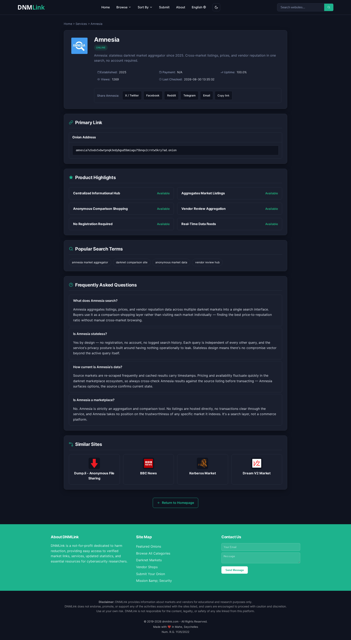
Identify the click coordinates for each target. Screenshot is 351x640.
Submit (164, 7)
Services (81, 23)
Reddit (171, 95)
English (197, 7)
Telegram (189, 95)
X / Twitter (132, 95)
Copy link (223, 95)
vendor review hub (207, 262)
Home (105, 7)
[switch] (216, 7)
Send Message (234, 570)
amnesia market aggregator (90, 262)
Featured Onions (148, 546)
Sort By (144, 7)
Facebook (152, 95)
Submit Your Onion (150, 574)
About (180, 7)
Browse (122, 7)
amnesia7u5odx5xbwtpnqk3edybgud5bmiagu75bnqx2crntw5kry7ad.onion (126, 150)
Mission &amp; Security (154, 581)
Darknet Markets (149, 560)
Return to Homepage (178, 503)
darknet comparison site (131, 262)
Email (206, 95)
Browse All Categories (153, 553)
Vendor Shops (147, 567)
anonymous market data (171, 262)
